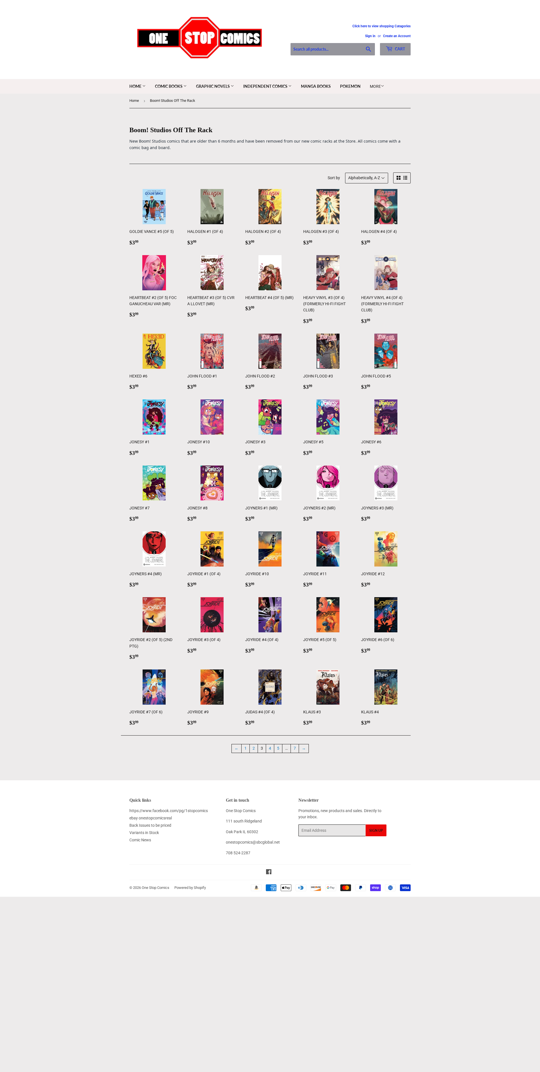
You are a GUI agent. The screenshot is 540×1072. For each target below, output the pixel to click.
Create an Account (397, 36)
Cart (399, 48)
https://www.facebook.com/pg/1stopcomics (168, 810)
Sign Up (376, 830)
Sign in (370, 36)
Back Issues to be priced (150, 825)
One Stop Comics (155, 888)
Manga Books (316, 86)
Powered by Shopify (190, 888)
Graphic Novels (213, 86)
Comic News (140, 840)
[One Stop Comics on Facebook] (269, 872)
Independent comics (265, 86)
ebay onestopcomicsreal (150, 818)
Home (135, 86)
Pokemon (350, 86)
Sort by (334, 178)
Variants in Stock (144, 832)
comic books (169, 86)
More (375, 86)
